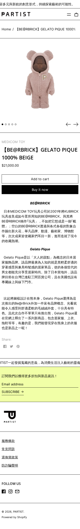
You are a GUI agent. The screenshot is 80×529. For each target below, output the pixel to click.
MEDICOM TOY (13, 142)
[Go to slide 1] (2, 124)
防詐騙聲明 (10, 465)
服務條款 (8, 441)
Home (6, 29)
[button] (76, 14)
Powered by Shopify (14, 517)
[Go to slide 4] (12, 124)
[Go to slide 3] (9, 124)
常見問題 (8, 449)
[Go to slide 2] (6, 124)
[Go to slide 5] (15, 124)
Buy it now (40, 190)
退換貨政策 (10, 457)
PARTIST (18, 511)
